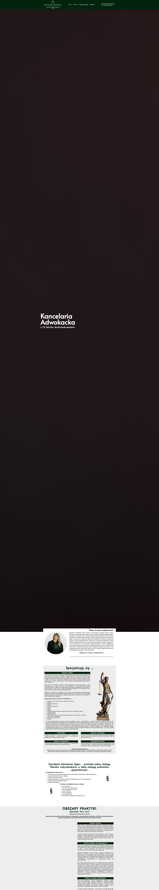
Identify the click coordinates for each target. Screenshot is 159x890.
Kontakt (92, 4)
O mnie (75, 4)
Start (70, 4)
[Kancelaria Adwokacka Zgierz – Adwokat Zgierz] (53, 4)
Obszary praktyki (83, 4)
